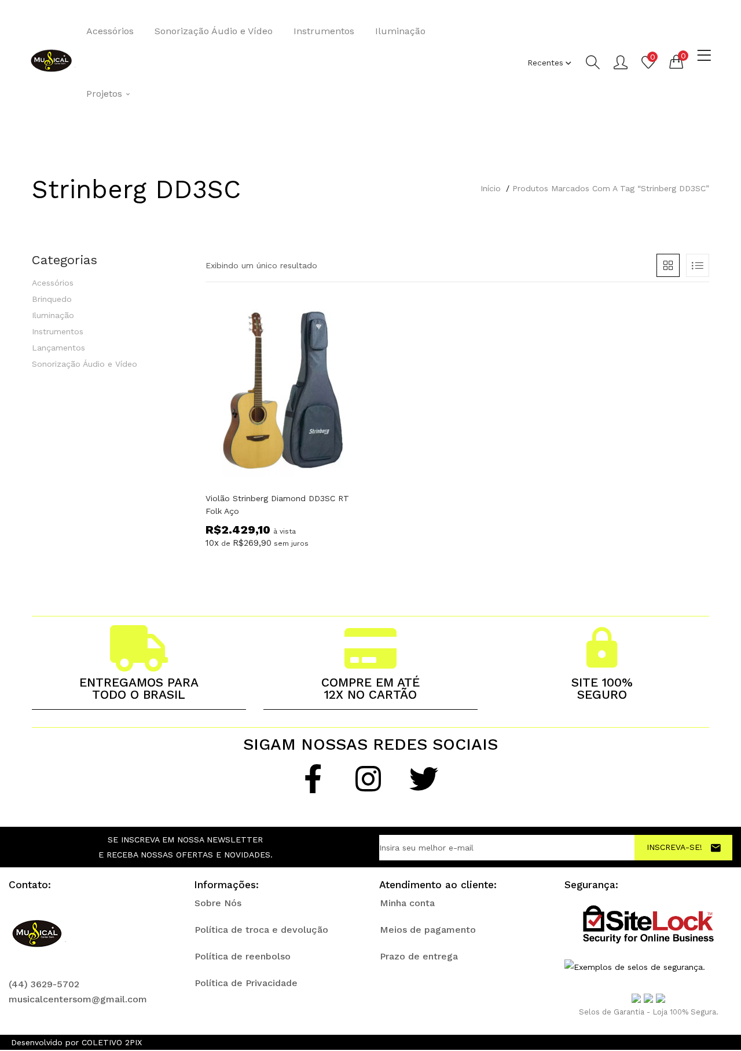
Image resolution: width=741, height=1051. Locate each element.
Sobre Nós (218, 902)
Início (490, 188)
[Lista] (697, 265)
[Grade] (668, 265)
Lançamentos (58, 347)
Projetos (105, 93)
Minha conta (407, 902)
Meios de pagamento (428, 929)
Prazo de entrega (419, 956)
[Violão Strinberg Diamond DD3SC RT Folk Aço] (284, 391)
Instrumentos (324, 31)
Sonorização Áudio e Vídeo (214, 31)
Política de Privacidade (246, 982)
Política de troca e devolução (261, 929)
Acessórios (110, 31)
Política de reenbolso (243, 956)
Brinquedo (52, 299)
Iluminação (400, 31)
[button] (676, 61)
